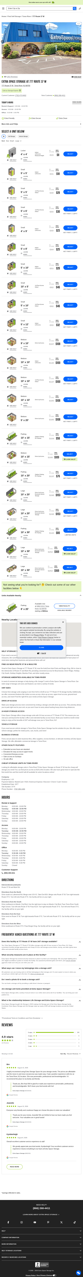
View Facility (64, 606)
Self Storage (11, 136)
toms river (26, 16)
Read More (14, 1167)
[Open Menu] (3, 8)
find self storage (14, 16)
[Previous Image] (2, 41)
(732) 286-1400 (19, 789)
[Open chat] (78, 1272)
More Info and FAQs (10, 124)
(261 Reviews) (12, 77)
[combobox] (42, 8)
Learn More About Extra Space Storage (40, 1214)
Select (70, 154)
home (4, 16)
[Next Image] (80, 41)
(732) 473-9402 (20, 95)
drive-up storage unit (37, 974)
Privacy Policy (30, 1275)
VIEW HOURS (76, 102)
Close (41, 647)
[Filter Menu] (4, 136)
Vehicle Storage (23, 136)
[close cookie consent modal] (63, 622)
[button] (41, 595)
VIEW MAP (77, 77)
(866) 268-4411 (59, 95)
